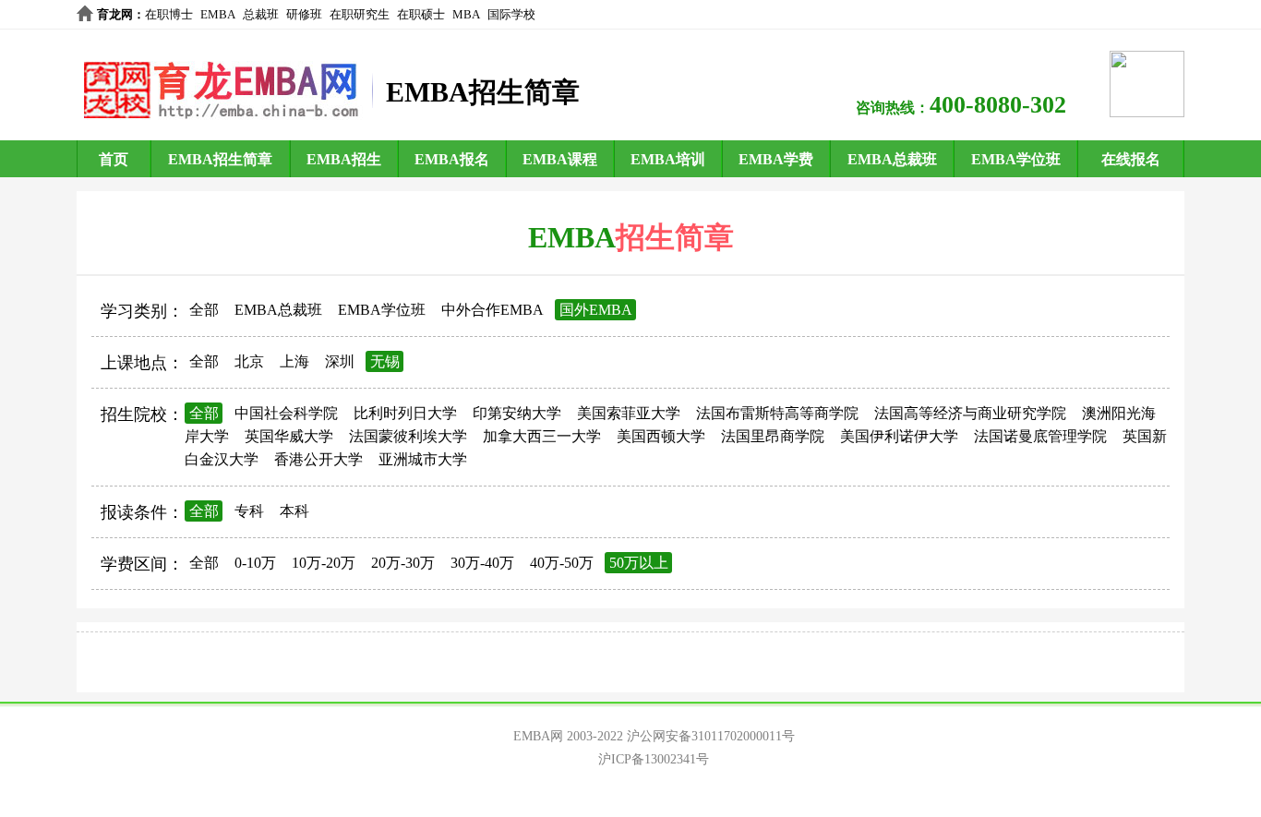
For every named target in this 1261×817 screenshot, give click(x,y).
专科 (249, 511)
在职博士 (169, 14)
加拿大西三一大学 (542, 436)
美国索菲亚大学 (628, 413)
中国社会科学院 (286, 413)
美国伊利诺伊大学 (899, 436)
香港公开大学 (318, 459)
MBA (466, 14)
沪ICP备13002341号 (653, 759)
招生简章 (675, 237)
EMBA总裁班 (892, 159)
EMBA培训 (667, 159)
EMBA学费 (776, 159)
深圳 (339, 361)
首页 (113, 159)
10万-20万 (323, 563)
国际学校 (511, 14)
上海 (294, 361)
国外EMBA (595, 310)
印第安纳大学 (517, 413)
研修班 (304, 14)
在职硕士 (421, 14)
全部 (204, 310)
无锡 (385, 361)
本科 (294, 511)
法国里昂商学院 (772, 436)
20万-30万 (403, 563)
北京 (249, 361)
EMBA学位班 (1016, 159)
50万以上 (638, 563)
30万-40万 (482, 563)
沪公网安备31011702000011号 (711, 736)
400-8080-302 (998, 104)
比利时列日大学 (405, 413)
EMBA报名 (451, 159)
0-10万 (255, 563)
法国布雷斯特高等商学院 (777, 413)
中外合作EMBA (492, 310)
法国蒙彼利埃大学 (408, 436)
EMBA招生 (343, 159)
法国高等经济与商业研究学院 (970, 413)
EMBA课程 (559, 159)
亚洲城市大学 (422, 459)
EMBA (217, 14)
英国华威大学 (289, 436)
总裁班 (261, 14)
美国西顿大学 (661, 436)
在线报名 (1130, 159)
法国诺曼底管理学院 (1040, 436)
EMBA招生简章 (220, 159)
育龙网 (115, 14)
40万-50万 (562, 563)
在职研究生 (360, 14)
